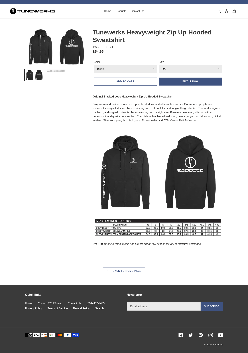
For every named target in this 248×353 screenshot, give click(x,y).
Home (28, 303)
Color (97, 61)
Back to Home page (127, 271)
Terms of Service (58, 308)
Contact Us (74, 303)
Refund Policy (81, 308)
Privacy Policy (33, 308)
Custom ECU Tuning (50, 303)
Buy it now (190, 81)
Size (161, 61)
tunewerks (218, 344)
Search (99, 308)
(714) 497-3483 (96, 303)
